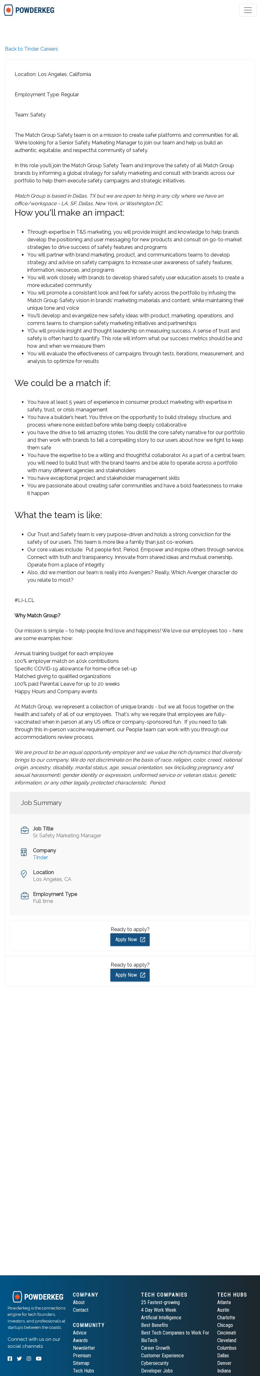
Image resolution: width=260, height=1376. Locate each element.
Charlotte (226, 1318)
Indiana (224, 1371)
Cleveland (226, 1340)
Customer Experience (162, 1356)
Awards (80, 1340)
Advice (80, 1333)
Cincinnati (226, 1333)
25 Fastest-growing (160, 1302)
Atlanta (224, 1302)
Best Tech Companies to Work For (175, 1333)
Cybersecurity (155, 1363)
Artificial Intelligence (161, 1318)
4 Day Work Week (158, 1310)
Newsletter (84, 1348)
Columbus (227, 1348)
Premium (82, 1356)
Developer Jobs (157, 1371)
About (79, 1302)
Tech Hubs (83, 1371)
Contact (80, 1310)
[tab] (29, 10)
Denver (224, 1363)
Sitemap (81, 1363)
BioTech (149, 1340)
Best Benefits (154, 1325)
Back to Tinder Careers (31, 49)
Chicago (225, 1325)
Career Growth (155, 1348)
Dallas (223, 1356)
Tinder (40, 857)
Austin (223, 1310)
